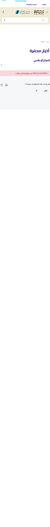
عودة (43, 41)
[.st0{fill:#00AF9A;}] (3, 12)
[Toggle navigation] (47, 12)
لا (36, 90)
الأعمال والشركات (31, 4)
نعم (45, 90)
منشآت (44, 4)
